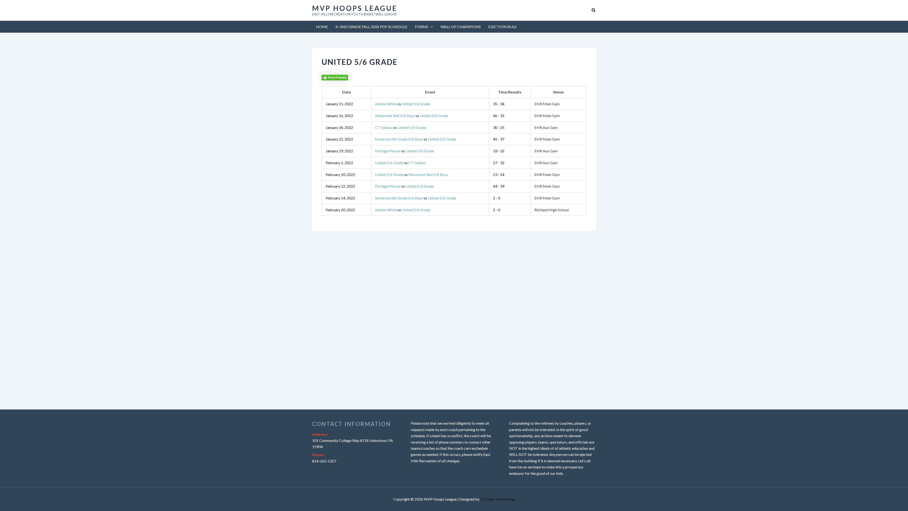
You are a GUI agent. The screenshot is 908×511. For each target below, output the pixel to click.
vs (402, 103)
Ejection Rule (502, 26)
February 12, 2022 (340, 186)
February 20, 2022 (340, 209)
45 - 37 (498, 139)
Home (322, 26)
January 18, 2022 (339, 127)
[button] (594, 10)
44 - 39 (498, 186)
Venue (558, 92)
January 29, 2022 (339, 151)
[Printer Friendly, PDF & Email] (335, 77)
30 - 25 (498, 127)
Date (346, 92)
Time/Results (509, 92)
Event (430, 92)
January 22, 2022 (339, 139)
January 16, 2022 (339, 115)
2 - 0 (496, 198)
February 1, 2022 (339, 162)
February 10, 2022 (340, 174)
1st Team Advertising (497, 499)
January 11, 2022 (339, 103)
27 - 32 (498, 162)
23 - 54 (498, 174)
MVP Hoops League (354, 8)
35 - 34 (498, 103)
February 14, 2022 (340, 198)
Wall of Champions (461, 26)
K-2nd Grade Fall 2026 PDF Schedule (371, 26)
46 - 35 (498, 115)
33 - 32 (498, 151)
